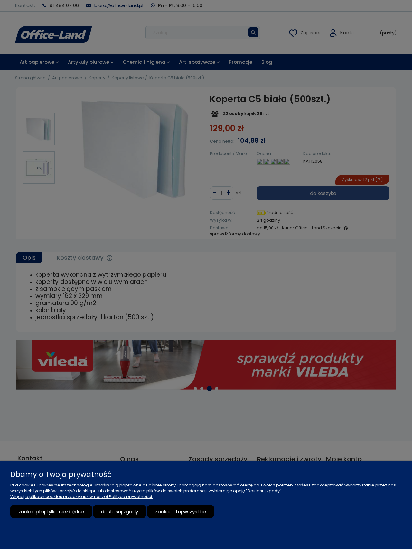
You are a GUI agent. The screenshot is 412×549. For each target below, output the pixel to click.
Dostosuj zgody (119, 511)
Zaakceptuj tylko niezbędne (51, 511)
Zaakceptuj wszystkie (180, 511)
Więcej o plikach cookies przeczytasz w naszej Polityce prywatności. (81, 497)
